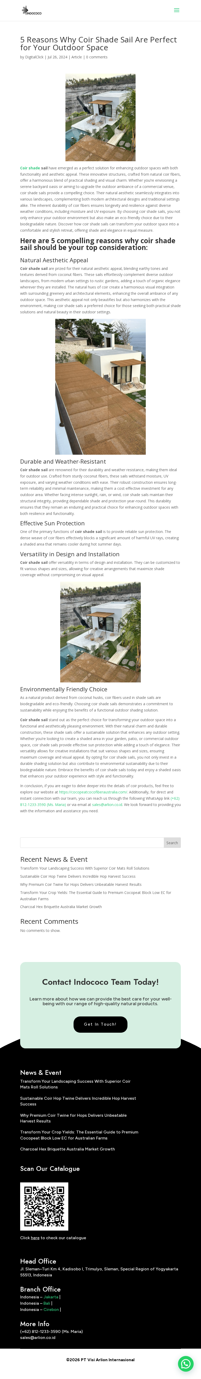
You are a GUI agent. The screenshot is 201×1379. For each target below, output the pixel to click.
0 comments (97, 56)
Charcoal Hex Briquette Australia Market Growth (61, 906)
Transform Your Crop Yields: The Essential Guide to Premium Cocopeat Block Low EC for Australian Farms (79, 1135)
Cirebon (51, 1309)
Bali (46, 1303)
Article (76, 56)
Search (172, 842)
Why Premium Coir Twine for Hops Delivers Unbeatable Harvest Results (81, 884)
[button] (186, 1364)
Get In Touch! (100, 1024)
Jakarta (50, 1296)
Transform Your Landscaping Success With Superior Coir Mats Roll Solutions (84, 868)
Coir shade (30, 167)
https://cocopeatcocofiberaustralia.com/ (93, 791)
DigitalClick (34, 56)
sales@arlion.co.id (107, 804)
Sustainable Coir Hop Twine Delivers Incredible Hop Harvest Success (78, 876)
